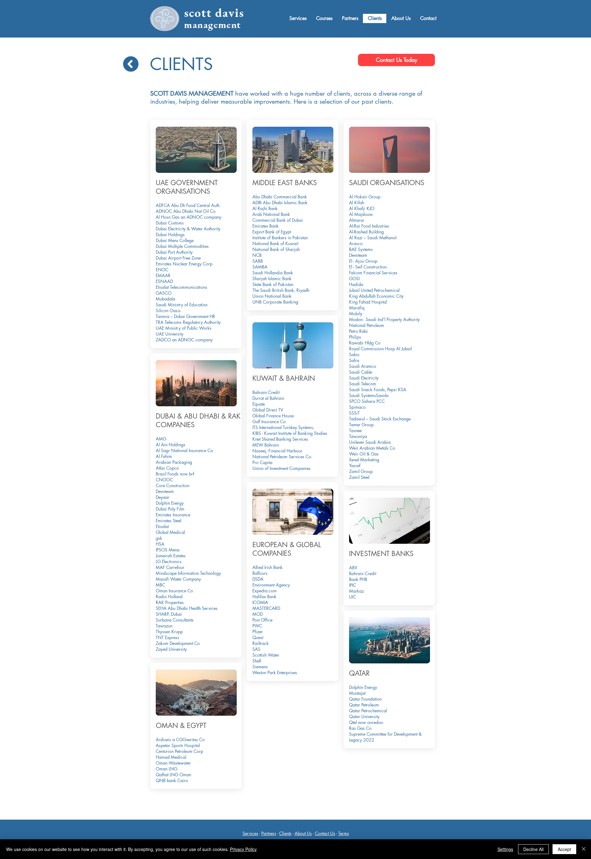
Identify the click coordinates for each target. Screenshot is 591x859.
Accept (564, 849)
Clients (285, 833)
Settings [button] (505, 849)
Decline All (533, 849)
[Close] (583, 849)
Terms (343, 833)
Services (250, 833)
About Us (303, 833)
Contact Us (325, 833)
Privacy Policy (243, 849)
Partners (268, 833)
